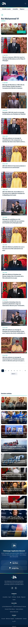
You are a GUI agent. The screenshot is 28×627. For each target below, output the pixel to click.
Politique (14, 597)
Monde (18, 597)
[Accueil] (2, 15)
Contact (25, 618)
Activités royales (6, 9)
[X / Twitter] (15, 588)
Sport (9, 597)
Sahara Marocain (14, 611)
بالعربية (14, 621)
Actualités (15, 9)
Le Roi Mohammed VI (7, 606)
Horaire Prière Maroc (10, 609)
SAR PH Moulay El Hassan (19, 606)
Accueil (3, 618)
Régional (22, 9)
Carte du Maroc (19, 609)
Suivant (13, 373)
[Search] (25, 3)
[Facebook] (12, 588)
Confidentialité (18, 618)
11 (25, 370)
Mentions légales (10, 618)
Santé (14, 599)
